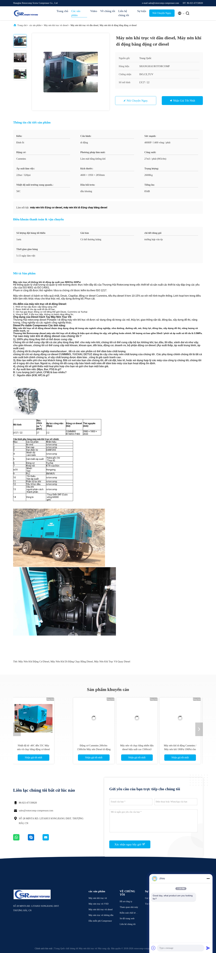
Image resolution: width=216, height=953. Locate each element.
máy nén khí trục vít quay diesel (112, 661)
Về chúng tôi (107, 11)
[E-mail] (50, 839)
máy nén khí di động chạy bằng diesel (71, 661)
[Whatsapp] (20, 839)
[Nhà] (25, 13)
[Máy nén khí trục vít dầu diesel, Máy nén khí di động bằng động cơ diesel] (70, 72)
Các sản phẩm (75, 13)
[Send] (208, 947)
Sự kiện (141, 11)
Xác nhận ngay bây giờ (128, 844)
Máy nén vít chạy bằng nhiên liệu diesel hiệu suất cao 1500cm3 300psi (86, 749)
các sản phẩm (35, 25)
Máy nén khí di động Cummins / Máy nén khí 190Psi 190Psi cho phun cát (129, 749)
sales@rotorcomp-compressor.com (36, 810)
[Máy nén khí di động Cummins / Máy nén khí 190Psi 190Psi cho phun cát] (129, 718)
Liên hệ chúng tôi (123, 13)
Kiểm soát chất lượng (129, 913)
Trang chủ (62, 11)
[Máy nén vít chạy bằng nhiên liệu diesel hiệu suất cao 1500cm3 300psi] (86, 718)
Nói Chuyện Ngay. (161, 13)
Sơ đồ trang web (127, 918)
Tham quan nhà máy (129, 907)
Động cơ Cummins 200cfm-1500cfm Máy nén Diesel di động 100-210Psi (43, 749)
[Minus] (208, 878)
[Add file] (153, 947)
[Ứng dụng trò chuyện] (35, 839)
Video (93, 11)
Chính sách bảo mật (43, 948)
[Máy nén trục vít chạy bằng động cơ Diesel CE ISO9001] (173, 718)
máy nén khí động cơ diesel (33, 661)
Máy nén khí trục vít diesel (56, 25)
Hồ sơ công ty (126, 901)
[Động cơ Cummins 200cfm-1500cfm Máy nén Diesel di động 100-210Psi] (43, 718)
